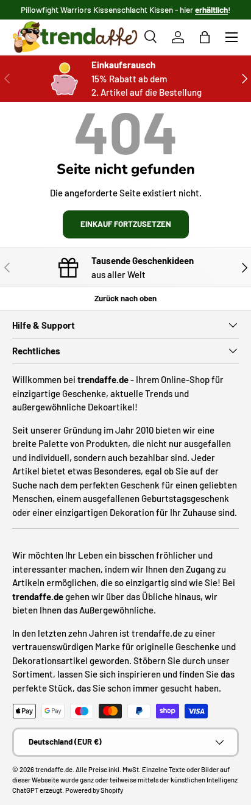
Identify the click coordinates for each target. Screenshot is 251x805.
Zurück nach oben (125, 298)
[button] (204, 37)
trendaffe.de (53, 769)
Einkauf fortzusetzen (125, 224)
